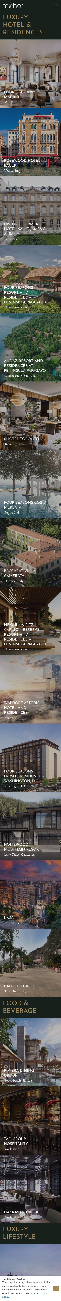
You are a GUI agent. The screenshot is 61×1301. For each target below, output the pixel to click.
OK (55, 1288)
